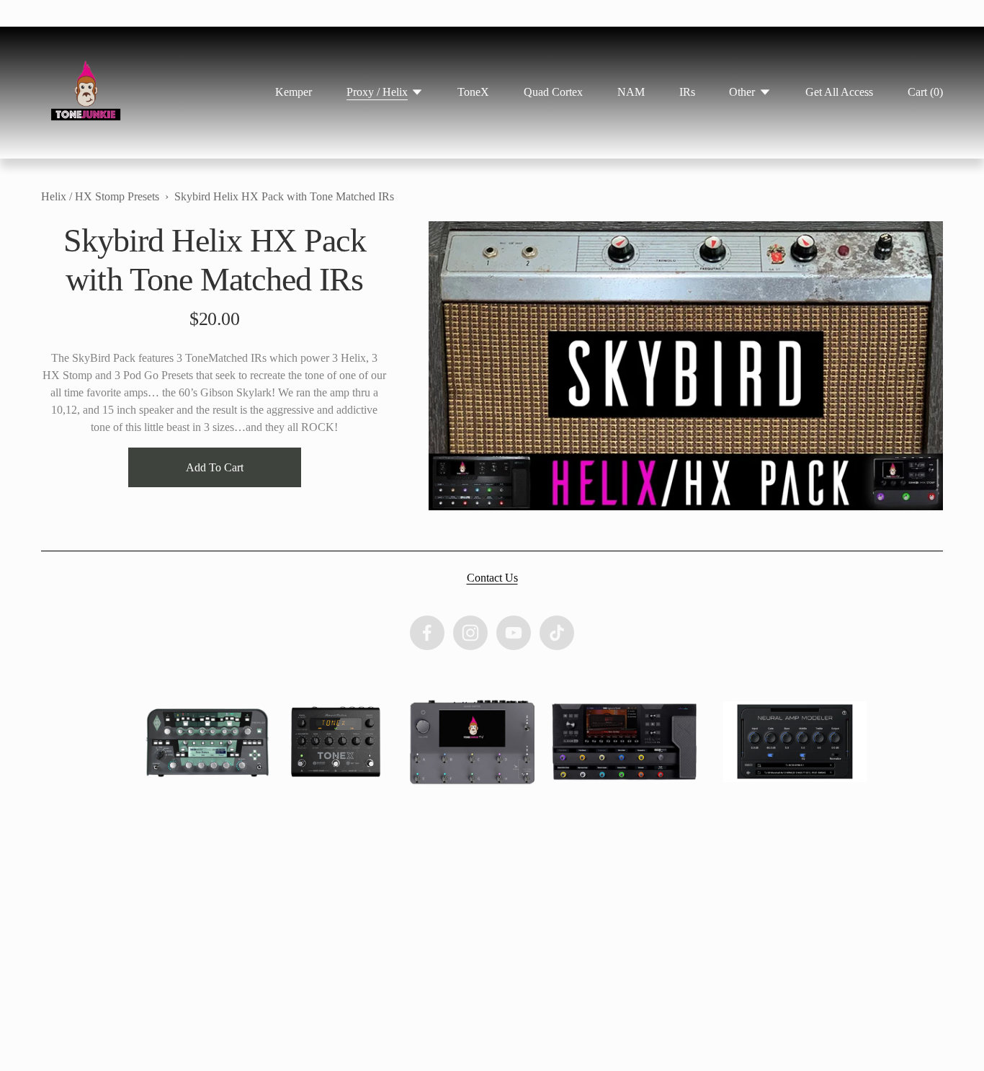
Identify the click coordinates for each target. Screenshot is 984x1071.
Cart (925, 92)
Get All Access (839, 92)
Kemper (293, 92)
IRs (687, 92)
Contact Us (492, 578)
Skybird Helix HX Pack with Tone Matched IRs (284, 196)
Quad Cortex (553, 92)
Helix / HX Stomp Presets (100, 196)
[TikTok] (557, 633)
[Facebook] (427, 633)
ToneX (473, 92)
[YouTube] (513, 633)
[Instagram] (470, 633)
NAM (631, 92)
